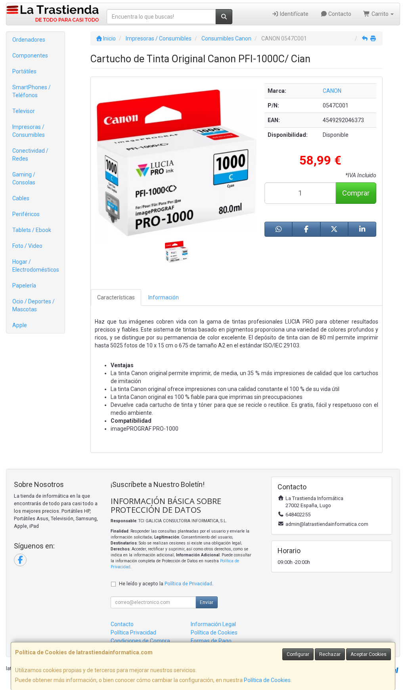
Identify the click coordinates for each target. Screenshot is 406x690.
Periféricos (26, 214)
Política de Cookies (267, 680)
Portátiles (24, 71)
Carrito (380, 14)
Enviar (206, 602)
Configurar (298, 654)
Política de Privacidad (188, 583)
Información (163, 297)
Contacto (339, 14)
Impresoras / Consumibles (28, 131)
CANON (332, 91)
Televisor (23, 111)
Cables (20, 198)
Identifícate (293, 14)
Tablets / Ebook (31, 230)
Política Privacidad (133, 632)
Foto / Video (27, 246)
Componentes (30, 55)
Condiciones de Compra (140, 641)
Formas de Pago (211, 641)
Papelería (24, 285)
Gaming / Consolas (23, 178)
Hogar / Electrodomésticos (35, 266)
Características (116, 297)
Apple (19, 325)
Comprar (356, 193)
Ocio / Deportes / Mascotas (33, 305)
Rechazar (330, 654)
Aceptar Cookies (368, 654)
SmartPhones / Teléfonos (31, 91)
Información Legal (213, 624)
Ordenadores (28, 39)
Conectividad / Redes (30, 155)
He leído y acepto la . (166, 583)
